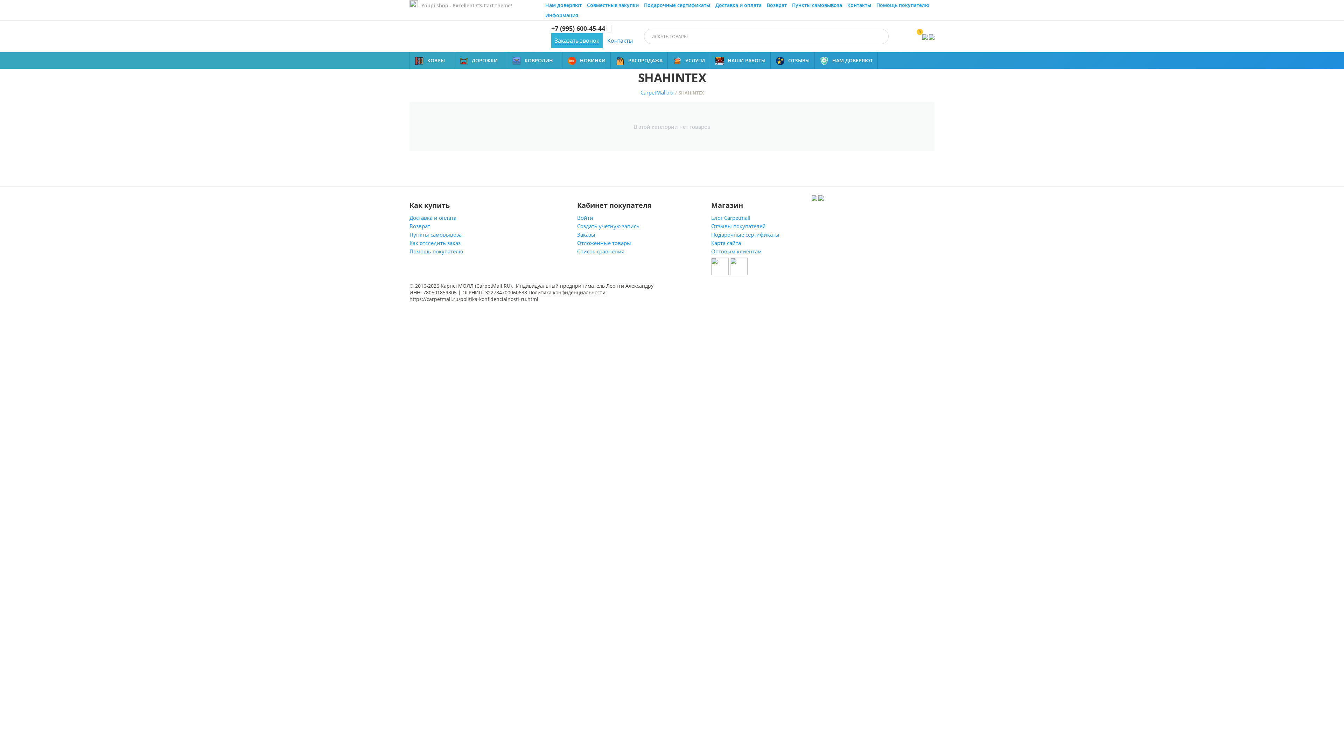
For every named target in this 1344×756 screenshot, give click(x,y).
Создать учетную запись (608, 226)
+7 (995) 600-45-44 (578, 29)
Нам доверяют (563, 5)
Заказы (586, 234)
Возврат (777, 5)
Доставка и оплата (738, 5)
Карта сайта (726, 242)
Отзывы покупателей (738, 226)
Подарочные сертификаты (677, 5)
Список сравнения (600, 251)
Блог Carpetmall (730, 217)
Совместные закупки (613, 5)
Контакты (859, 5)
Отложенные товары (604, 242)
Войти (585, 217)
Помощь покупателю (902, 5)
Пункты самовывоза (817, 5)
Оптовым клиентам (736, 251)
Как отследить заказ (435, 242)
